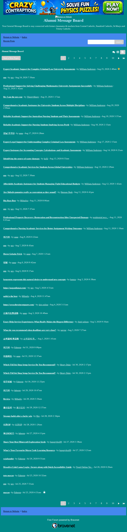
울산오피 (20, 407)
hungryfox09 (56, 442)
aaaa (21, 133)
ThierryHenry (33, 97)
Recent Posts (9, 41)
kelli (46, 158)
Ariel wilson (83, 321)
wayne (63, 330)
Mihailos (24, 200)
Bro (38, 416)
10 (113, 58)
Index (24, 37)
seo (12, 77)
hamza (73, 279)
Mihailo (25, 296)
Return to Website (11, 37)
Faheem (17, 347)
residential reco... (100, 217)
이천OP (18, 424)
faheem (17, 390)
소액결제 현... (29, 338)
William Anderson (88, 69)
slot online (43, 304)
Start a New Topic (11, 58)
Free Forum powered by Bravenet (63, 520)
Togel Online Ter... (84, 467)
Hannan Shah (67, 192)
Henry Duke (65, 364)
